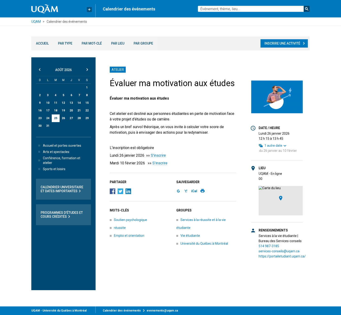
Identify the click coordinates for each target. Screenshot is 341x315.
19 (63, 110)
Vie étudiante (190, 235)
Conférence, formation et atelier (61, 160)
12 (63, 102)
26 (63, 118)
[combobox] (254, 9)
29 (87, 118)
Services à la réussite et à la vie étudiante (201, 224)
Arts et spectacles (56, 152)
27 (71, 118)
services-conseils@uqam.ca (279, 251)
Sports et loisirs (54, 169)
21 (79, 110)
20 (71, 110)
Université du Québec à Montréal (204, 243)
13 (71, 102)
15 (87, 102)
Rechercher (307, 9)
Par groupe (143, 43)
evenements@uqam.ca (162, 310)
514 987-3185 (269, 246)
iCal (194, 191)
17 (47, 110)
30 (40, 125)
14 (79, 102)
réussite (120, 228)
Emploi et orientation (129, 235)
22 (87, 110)
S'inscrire (158, 155)
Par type (65, 43)
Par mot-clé (92, 43)
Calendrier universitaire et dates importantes (62, 189)
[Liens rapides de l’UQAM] (89, 9)
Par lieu (117, 43)
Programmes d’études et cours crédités (62, 214)
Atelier (118, 69)
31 (47, 125)
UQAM (36, 21)
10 (47, 102)
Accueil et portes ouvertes (62, 145)
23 (40, 118)
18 (55, 110)
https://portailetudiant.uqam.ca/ (282, 256)
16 (40, 110)
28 (79, 118)
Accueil (42, 43)
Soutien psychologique (130, 220)
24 (47, 118)
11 (55, 102)
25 (55, 118)
